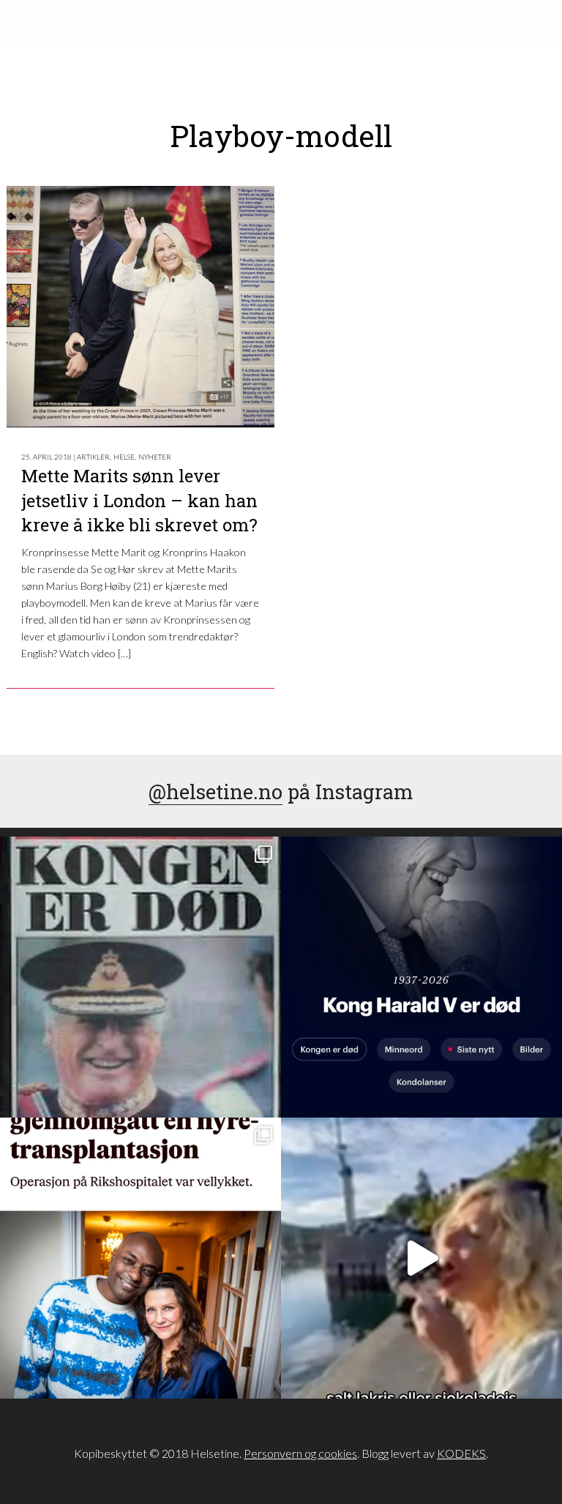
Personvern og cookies (300, 1453)
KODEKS (461, 1453)
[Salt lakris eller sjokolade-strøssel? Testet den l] (421, 1258)
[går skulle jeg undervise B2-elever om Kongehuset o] (421, 977)
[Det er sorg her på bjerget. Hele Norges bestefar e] (140, 977)
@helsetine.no (215, 791)
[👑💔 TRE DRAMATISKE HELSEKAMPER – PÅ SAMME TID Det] (140, 1258)
